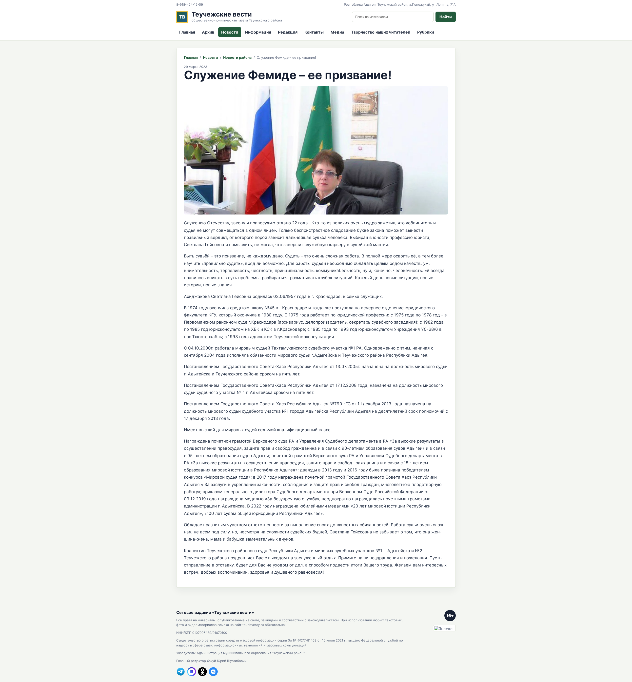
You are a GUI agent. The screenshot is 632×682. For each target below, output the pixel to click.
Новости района (237, 57)
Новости (229, 32)
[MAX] (191, 671)
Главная (187, 32)
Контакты (314, 32)
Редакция (287, 32)
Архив (208, 32)
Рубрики (425, 32)
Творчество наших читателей (380, 32)
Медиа (337, 32)
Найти (445, 16)
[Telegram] (180, 671)
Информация (258, 32)
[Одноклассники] (202, 671)
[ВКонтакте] (213, 671)
